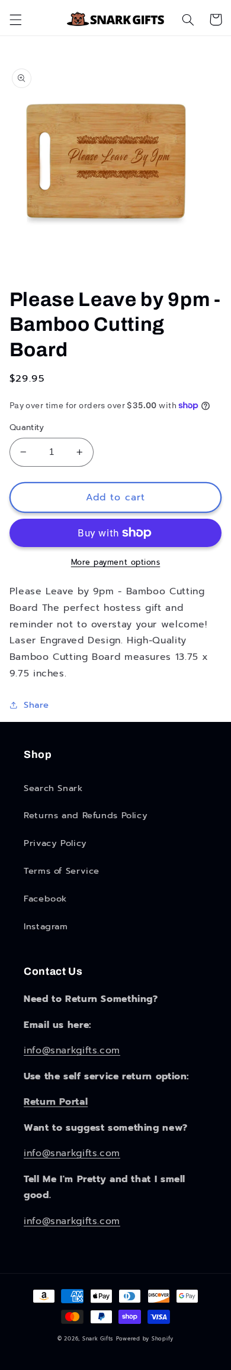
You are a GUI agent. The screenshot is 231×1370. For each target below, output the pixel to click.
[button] (15, 19)
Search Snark (53, 788)
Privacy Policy (55, 843)
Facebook (45, 898)
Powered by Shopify (145, 1339)
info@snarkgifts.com (72, 1050)
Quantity (26, 428)
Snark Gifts (97, 1339)
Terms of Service (62, 870)
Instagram (46, 926)
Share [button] (36, 704)
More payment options (116, 562)
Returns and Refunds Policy (85, 815)
